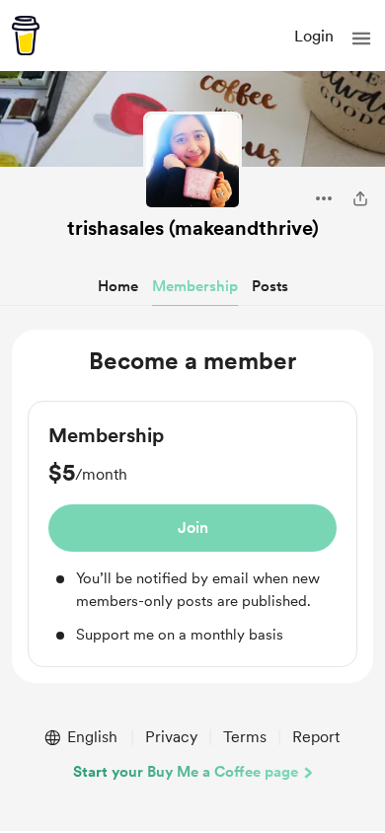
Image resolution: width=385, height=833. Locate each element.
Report (316, 736)
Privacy (171, 736)
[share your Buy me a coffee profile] (360, 198)
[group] (192, 534)
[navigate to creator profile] (192, 161)
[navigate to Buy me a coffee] (25, 35)
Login (314, 36)
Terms (245, 736)
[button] (361, 38)
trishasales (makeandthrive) (193, 228)
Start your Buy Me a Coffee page (185, 772)
